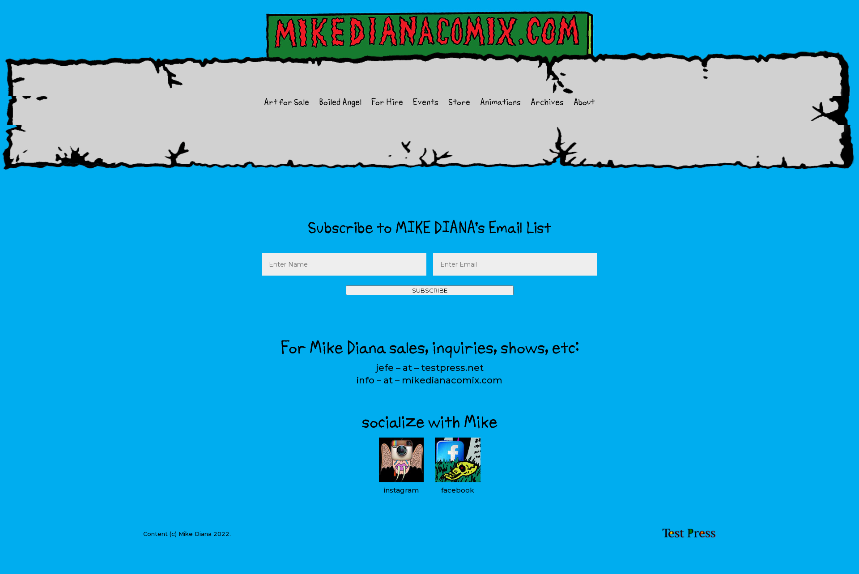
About (584, 103)
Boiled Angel (340, 103)
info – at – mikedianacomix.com (429, 380)
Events (425, 103)
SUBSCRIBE (429, 290)
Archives (547, 103)
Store (459, 103)
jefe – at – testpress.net (430, 367)
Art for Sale (286, 103)
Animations (500, 103)
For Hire (387, 103)
